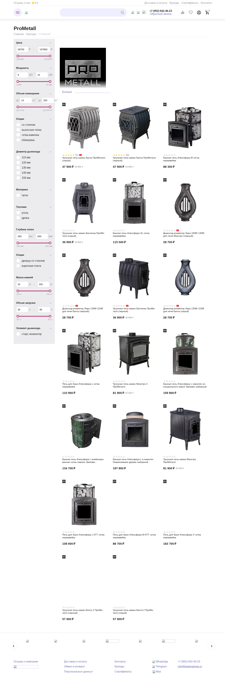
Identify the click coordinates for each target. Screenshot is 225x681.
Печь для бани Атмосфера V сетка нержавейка (182, 536)
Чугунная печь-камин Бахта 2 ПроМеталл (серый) (133, 611)
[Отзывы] (26, 669)
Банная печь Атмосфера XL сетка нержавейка (131, 234)
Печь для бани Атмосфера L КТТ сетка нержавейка (83, 536)
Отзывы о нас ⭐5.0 (26, 2)
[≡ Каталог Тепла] (26, 12)
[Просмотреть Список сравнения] (182, 12)
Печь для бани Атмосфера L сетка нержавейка (80, 385)
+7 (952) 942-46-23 (161, 11)
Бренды (174, 2)
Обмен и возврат (74, 666)
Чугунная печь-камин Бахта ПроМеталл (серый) (83, 159)
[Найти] (123, 12)
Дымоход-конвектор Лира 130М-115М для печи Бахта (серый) (183, 310)
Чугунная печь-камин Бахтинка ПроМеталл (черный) (134, 310)
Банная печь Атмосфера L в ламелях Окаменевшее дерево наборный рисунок (133, 461)
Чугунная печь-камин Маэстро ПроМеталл (179, 460)
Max (158, 671)
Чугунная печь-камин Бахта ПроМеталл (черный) (134, 159)
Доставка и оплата (155, 2)
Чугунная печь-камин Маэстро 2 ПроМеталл (130, 385)
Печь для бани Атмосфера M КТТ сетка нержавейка (134, 536)
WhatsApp (161, 661)
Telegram (161, 666)
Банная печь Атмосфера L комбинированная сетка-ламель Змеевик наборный (83, 461)
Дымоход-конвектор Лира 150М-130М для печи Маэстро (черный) (183, 234)
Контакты (206, 2)
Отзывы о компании (26, 661)
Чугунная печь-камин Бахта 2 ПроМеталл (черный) (82, 611)
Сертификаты (190, 2)
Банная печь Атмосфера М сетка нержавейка (181, 159)
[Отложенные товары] (190, 12)
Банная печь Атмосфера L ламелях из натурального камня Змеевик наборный (184, 385)
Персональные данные (78, 671)
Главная (19, 34)
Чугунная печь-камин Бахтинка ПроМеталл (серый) (83, 234)
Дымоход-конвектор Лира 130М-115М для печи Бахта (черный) (82, 310)
